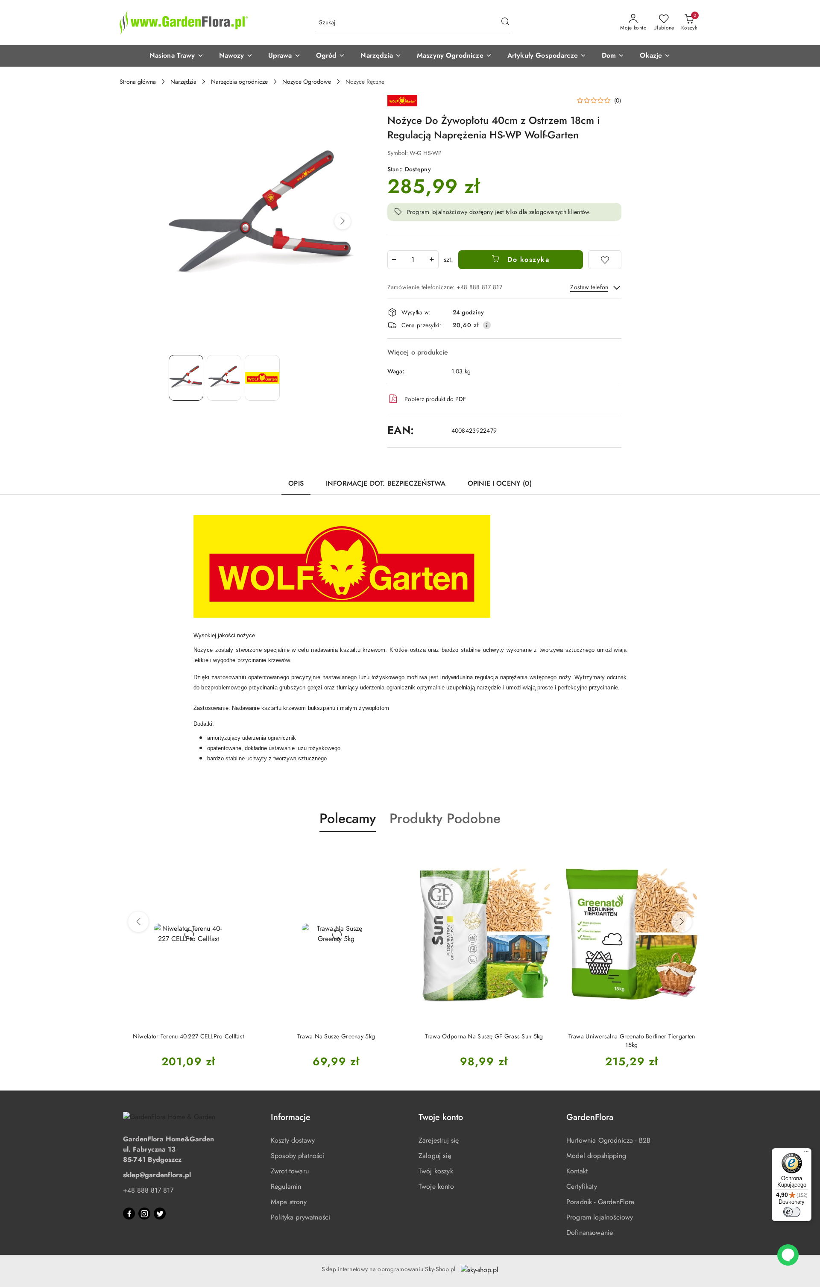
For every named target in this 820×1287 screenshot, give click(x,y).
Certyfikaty (581, 1186)
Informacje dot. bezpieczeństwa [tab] (385, 483)
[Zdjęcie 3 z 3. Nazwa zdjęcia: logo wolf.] (262, 378)
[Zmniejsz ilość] (394, 260)
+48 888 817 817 (148, 1190)
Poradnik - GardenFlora (600, 1202)
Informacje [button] (290, 1117)
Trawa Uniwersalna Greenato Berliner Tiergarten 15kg (631, 1040)
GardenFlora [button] (589, 1117)
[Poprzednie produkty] (138, 921)
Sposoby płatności (298, 1156)
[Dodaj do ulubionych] (604, 259)
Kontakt (577, 1171)
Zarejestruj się (439, 1140)
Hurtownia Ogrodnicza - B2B (608, 1140)
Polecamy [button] (347, 818)
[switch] (791, 1212)
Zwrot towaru (290, 1171)
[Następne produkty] (681, 921)
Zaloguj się (435, 1156)
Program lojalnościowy (599, 1217)
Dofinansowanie (589, 1232)
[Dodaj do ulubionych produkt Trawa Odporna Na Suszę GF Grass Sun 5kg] (542, 852)
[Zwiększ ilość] (431, 260)
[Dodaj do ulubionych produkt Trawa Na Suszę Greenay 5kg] (395, 852)
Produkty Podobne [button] (445, 818)
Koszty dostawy (293, 1140)
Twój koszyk (436, 1171)
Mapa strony (289, 1202)
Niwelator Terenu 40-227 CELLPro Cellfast (188, 1036)
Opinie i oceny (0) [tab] (500, 483)
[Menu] (806, 1153)
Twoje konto (436, 1186)
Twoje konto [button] (441, 1117)
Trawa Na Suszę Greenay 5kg (336, 1036)
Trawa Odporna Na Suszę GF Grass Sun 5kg (484, 1036)
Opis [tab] (296, 483)
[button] (176, 56)
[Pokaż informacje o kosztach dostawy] (487, 325)
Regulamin (286, 1186)
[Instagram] (144, 1214)
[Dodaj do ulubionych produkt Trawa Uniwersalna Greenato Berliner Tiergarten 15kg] (690, 852)
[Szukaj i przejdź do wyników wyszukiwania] (505, 22)
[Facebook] (129, 1214)
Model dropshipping (596, 1156)
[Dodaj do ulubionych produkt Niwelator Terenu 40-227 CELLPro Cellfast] (247, 852)
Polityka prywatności (300, 1217)
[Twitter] (160, 1214)
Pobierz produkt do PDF (435, 399)
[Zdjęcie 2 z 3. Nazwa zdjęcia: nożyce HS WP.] (224, 378)
